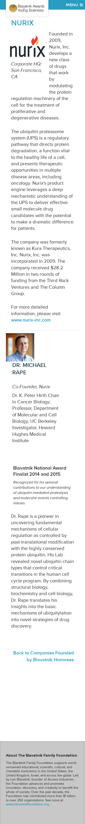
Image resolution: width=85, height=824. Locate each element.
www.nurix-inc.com (31, 320)
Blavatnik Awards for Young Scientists (27, 8)
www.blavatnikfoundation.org (27, 804)
